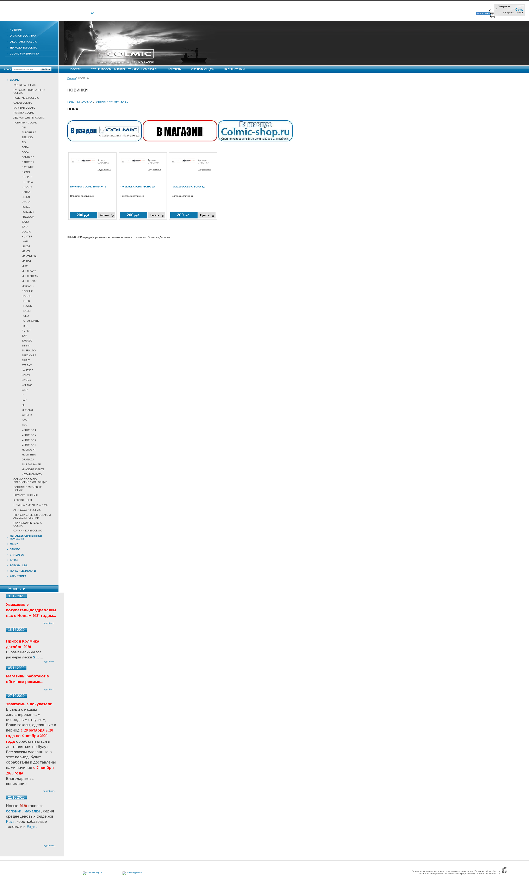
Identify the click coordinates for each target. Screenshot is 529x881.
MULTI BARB (29, 271)
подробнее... (49, 623)
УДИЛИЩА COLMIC (24, 85)
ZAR (24, 400)
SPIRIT (26, 360)
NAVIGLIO (27, 291)
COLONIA (27, 182)
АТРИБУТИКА (18, 576)
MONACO (27, 410)
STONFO (15, 549)
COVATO (27, 187)
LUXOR (26, 246)
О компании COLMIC (23, 41)
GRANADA (28, 459)
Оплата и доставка (23, 35)
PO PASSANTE (30, 320)
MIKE (25, 266)
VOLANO (27, 385)
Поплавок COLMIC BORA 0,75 (88, 186)
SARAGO (27, 340)
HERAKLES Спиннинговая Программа (26, 537)
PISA (24, 325)
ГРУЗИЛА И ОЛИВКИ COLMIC (31, 505)
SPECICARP (29, 355)
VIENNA (26, 380)
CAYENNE (28, 167)
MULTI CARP (29, 281)
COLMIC (15, 79)
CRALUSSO (17, 554)
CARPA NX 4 (29, 444)
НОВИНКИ (16, 29)
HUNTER (27, 236)
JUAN (25, 226)
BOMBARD (28, 157)
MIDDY (14, 544)
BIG (24, 142)
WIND (25, 390)
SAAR (25, 420)
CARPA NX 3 (29, 439)
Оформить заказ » (513, 12)
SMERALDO (29, 350)
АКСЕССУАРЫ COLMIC (27, 510)
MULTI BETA (29, 454)
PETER (26, 301)
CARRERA (28, 162)
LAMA (25, 241)
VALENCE (27, 370)
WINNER (27, 415)
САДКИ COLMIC (22, 102)
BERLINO (27, 137)
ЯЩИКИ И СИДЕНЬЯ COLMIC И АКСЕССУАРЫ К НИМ (32, 516)
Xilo (36, 657)
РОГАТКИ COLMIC (24, 112)
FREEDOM (28, 216)
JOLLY (25, 221)
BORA (25, 147)
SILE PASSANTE (31, 464)
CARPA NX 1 (29, 429)
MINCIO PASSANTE (33, 469)
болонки (13, 810)
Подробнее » (104, 169)
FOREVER (28, 211)
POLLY (26, 315)
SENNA (26, 345)
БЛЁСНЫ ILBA (19, 565)
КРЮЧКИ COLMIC (23, 500)
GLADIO (26, 231)
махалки (32, 810)
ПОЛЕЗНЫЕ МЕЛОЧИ (23, 570)
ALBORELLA (29, 132)
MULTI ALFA (28, 449)
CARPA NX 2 (29, 434)
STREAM (27, 365)
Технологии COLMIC (23, 47)
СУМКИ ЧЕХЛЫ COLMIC (27, 530)
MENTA (26, 251)
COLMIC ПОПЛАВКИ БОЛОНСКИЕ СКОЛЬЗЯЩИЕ (30, 481)
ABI (24, 127)
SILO (24, 424)
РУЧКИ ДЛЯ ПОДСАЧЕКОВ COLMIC (29, 91)
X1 (23, 395)
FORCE (26, 206)
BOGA (25, 152)
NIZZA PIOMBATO (32, 474)
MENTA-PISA (29, 256)
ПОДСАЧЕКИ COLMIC (26, 97)
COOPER (27, 177)
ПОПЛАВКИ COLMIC (25, 122)
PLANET (26, 310)
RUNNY (26, 330)
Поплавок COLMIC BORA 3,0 (188, 186)
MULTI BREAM (30, 276)
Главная (71, 78)
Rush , (11, 821)
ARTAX (14, 560)
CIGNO (26, 172)
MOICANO (27, 286)
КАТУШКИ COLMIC (24, 107)
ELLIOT (26, 197)
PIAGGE (26, 296)
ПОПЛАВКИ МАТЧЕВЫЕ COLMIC (27, 489)
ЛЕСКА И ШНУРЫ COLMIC (29, 117)
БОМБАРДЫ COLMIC (25, 495)
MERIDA (26, 261)
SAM (24, 335)
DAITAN (26, 192)
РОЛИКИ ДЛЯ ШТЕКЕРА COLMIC (27, 524)
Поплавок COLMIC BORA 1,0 (137, 186)
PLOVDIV (27, 306)
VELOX (26, 375)
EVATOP (26, 201)
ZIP (23, 405)
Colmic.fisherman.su (24, 53)
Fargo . (32, 826)
